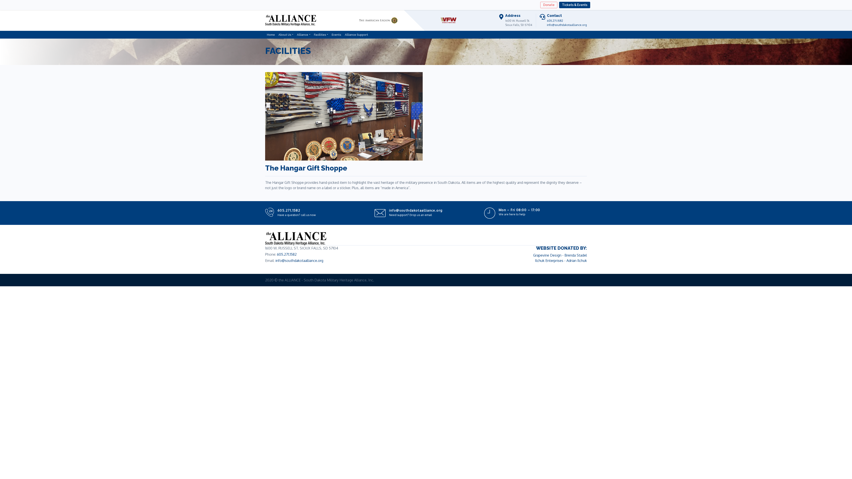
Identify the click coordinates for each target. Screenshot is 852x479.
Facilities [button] (320, 34)
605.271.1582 (555, 20)
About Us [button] (284, 34)
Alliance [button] (302, 34)
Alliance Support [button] (356, 34)
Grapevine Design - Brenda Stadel (560, 255)
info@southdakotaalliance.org (567, 25)
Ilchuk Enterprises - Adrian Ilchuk (561, 260)
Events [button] (336, 34)
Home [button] (271, 34)
